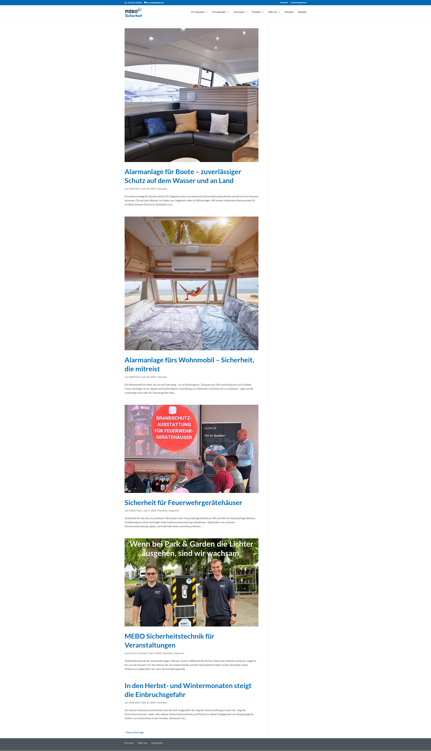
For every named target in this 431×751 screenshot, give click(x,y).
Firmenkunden (219, 12)
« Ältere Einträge (134, 732)
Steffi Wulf (134, 188)
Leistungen (239, 12)
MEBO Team (135, 510)
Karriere (302, 12)
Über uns (272, 12)
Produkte (256, 12)
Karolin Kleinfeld (138, 653)
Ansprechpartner (298, 3)
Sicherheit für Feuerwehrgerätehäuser (183, 502)
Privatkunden (197, 12)
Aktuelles (289, 12)
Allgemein (174, 510)
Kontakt (284, 3)
